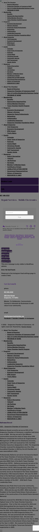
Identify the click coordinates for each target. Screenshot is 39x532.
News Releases (20, 235)
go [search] (20, 217)
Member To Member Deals (17, 236)
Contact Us (13, 237)
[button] (4, 226)
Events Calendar (29, 235)
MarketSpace (28, 236)
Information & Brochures (23, 237)
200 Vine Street (9, 295)
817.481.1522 (8, 292)
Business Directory (10, 235)
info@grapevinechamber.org (14, 316)
